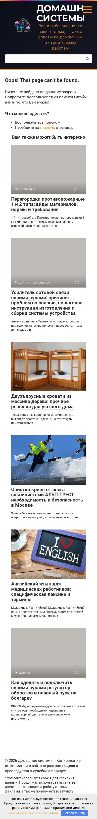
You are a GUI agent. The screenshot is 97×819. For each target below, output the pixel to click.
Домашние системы (67, 13)
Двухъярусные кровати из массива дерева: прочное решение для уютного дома (42, 401)
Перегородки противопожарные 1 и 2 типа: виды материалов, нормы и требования (48, 204)
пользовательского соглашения (33, 813)
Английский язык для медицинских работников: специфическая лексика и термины (41, 591)
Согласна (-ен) (74, 813)
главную (47, 127)
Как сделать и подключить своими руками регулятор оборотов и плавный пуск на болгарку (43, 690)
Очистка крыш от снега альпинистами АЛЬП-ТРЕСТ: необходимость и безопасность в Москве (47, 497)
